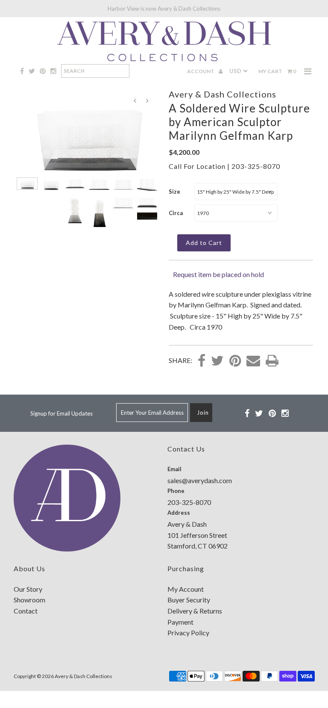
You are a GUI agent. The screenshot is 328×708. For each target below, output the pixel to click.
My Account (185, 589)
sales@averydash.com (199, 480)
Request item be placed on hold (218, 274)
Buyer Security (188, 600)
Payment (180, 622)
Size (174, 191)
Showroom (29, 600)
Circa (176, 212)
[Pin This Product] (235, 361)
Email (174, 469)
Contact (26, 611)
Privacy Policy (188, 632)
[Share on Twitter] (217, 361)
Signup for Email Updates (61, 413)
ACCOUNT (201, 71)
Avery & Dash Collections (83, 676)
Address (178, 512)
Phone (175, 490)
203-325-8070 (255, 166)
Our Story (28, 589)
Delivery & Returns (194, 611)
